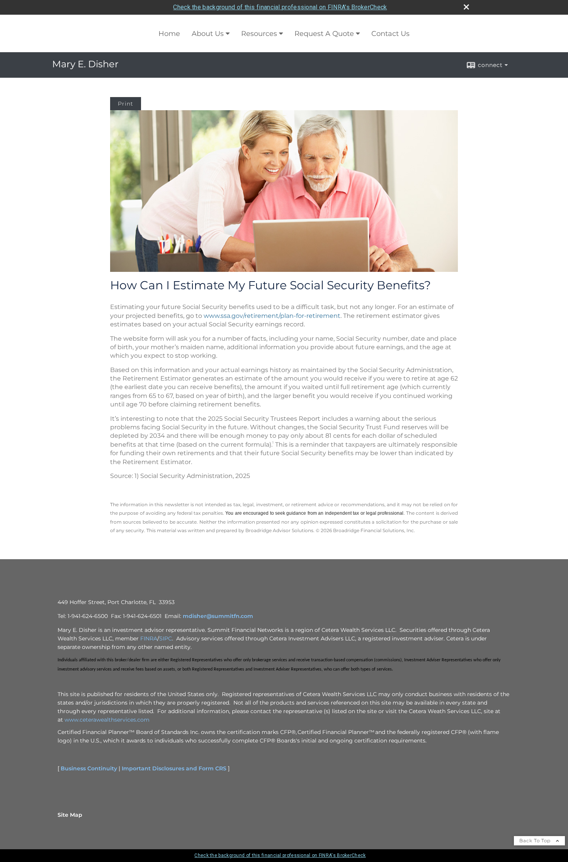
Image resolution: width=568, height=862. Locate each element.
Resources (259, 33)
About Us (208, 33)
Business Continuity (89, 768)
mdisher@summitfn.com (218, 616)
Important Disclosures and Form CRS (174, 768)
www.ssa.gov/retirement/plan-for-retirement (272, 315)
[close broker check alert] (466, 7)
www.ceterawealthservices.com (107, 719)
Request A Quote (324, 33)
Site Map (70, 814)
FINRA (148, 638)
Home (169, 33)
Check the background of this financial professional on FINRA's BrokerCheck (280, 7)
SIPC (165, 638)
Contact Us (390, 33)
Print (125, 103)
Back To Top (535, 840)
